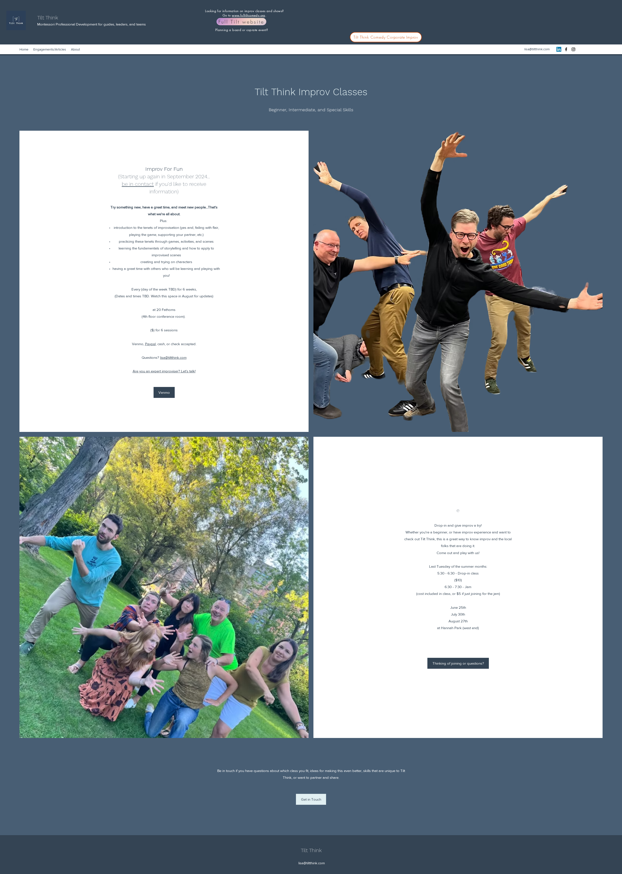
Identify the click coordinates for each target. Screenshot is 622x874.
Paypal (150, 344)
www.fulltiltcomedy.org (248, 15)
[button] (164, 392)
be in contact (138, 184)
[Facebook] (566, 49)
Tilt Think (47, 18)
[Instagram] (573, 49)
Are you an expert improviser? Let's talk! (164, 371)
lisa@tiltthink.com (537, 49)
